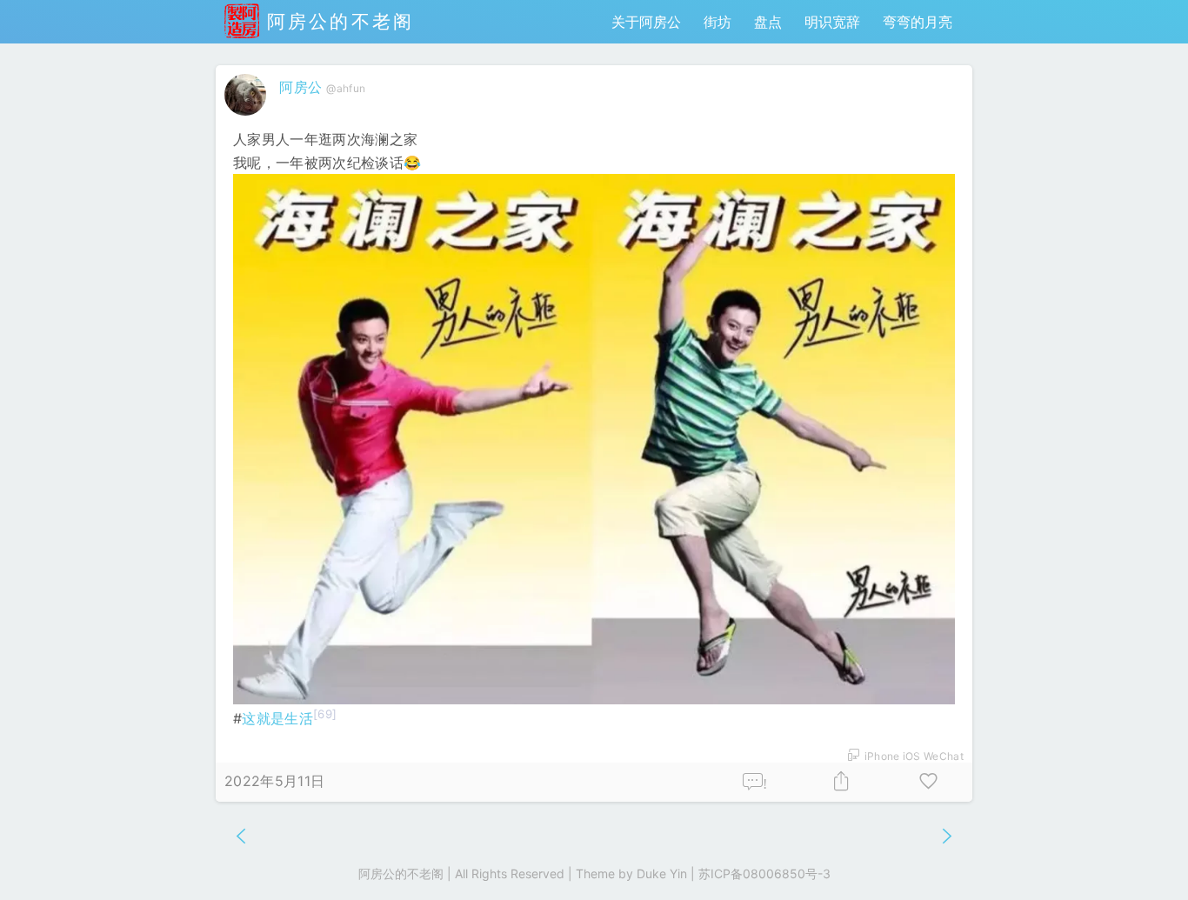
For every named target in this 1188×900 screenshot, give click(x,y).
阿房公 (300, 87)
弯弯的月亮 (917, 21)
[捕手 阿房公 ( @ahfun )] (247, 119)
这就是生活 (277, 718)
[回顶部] (1146, 858)
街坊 (717, 21)
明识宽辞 (832, 21)
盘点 (768, 21)
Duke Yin (662, 873)
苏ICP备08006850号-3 (764, 873)
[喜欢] (928, 782)
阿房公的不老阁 (336, 21)
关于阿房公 (646, 21)
